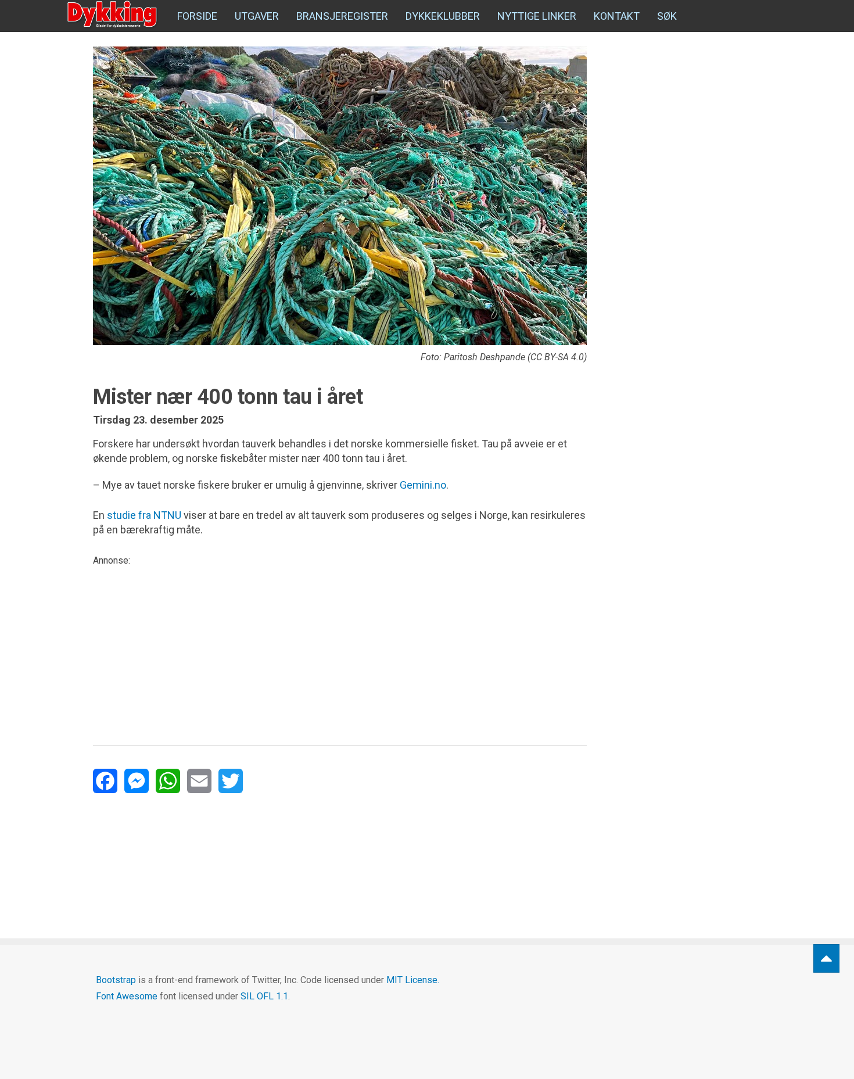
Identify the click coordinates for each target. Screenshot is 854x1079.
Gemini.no (423, 485)
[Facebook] (105, 781)
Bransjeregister (342, 16)
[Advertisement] (340, 649)
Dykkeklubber (443, 16)
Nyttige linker (536, 16)
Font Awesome (126, 996)
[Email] (199, 781)
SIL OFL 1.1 (264, 996)
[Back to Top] (826, 958)
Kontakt (617, 16)
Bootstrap (116, 979)
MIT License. (412, 979)
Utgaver (257, 16)
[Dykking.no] (113, 14)
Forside (197, 16)
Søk (667, 16)
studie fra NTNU (144, 515)
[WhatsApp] (168, 781)
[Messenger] (136, 781)
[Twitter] (230, 781)
